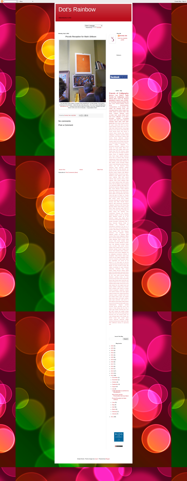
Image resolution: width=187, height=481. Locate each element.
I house (113, 164)
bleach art (122, 247)
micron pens (126, 283)
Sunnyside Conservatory (118, 221)
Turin (122, 231)
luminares (123, 281)
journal (110, 278)
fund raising (114, 272)
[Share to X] (84, 115)
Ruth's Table (124, 95)
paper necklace (125, 298)
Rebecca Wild (112, 203)
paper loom (118, 298)
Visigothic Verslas (113, 234)
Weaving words (124, 113)
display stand (123, 263)
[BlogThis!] (82, 115)
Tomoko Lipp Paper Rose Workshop (117, 227)
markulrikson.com (64, 106)
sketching (121, 309)
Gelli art (114, 157)
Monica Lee (113, 95)
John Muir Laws (115, 170)
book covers (112, 116)
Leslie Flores (125, 175)
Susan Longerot (113, 113)
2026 (112, 346)
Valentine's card (113, 232)
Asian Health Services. (117, 128)
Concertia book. (125, 139)
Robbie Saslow (117, 206)
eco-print (120, 265)
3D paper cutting (113, 124)
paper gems (112, 298)
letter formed (115, 280)
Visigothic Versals (124, 232)
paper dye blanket (124, 296)
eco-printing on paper (118, 267)
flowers (123, 270)
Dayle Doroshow (118, 142)
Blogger (108, 459)
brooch (110, 250)
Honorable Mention (113, 110)
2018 (112, 362)
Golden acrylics (119, 159)
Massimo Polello (120, 188)
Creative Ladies (112, 141)
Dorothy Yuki (123, 35)
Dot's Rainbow (77, 9)
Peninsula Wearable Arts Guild (116, 200)
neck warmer (112, 291)
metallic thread (119, 283)
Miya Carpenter (116, 192)
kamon (118, 278)
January (114, 414)
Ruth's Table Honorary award (116, 208)
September (115, 384)
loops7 (96, 459)
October (114, 382)
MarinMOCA (112, 100)
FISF (117, 151)
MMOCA (119, 185)
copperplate (114, 260)
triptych (118, 316)
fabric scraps (125, 268)
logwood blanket (113, 281)
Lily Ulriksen (117, 183)
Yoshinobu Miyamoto (117, 237)
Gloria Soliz (125, 108)
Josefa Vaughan (117, 172)
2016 (112, 366)
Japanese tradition (124, 167)
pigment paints (115, 301)
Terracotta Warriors (117, 223)
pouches (113, 303)
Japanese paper (113, 167)
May (113, 404)
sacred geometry (118, 306)
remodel (127, 304)
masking (111, 283)
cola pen (114, 257)
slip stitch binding (113, 311)
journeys (114, 278)
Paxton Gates (116, 198)
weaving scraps (116, 321)
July (113, 389)
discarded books (116, 263)
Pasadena (115, 196)
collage (118, 257)
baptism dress (112, 247)
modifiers (115, 286)
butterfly (118, 250)
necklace (117, 291)
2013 (112, 373)
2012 (112, 375)
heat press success (119, 275)
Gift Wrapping (117, 108)
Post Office (117, 201)
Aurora (124, 128)
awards (119, 115)
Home (81, 169)
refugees (121, 304)
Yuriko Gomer (117, 240)
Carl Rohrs (111, 136)
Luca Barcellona (113, 185)
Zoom (127, 240)
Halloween (125, 160)
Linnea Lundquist (125, 183)
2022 (112, 352)
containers (116, 258)
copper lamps (122, 258)
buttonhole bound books (115, 252)
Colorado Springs (117, 139)
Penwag (111, 201)
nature (116, 121)
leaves (110, 280)
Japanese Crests (124, 165)
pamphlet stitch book (123, 294)
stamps (127, 311)
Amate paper (120, 126)
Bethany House (112, 129)
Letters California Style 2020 (118, 182)
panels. (117, 296)
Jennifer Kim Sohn (113, 169)
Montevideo (126, 192)
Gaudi (110, 157)
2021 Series (117, 123)
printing (117, 303)
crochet (122, 260)
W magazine (122, 234)
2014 (112, 371)
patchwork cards (119, 299)
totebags (114, 316)
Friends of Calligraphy (119, 93)
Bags (127, 128)
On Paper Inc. (121, 195)
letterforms (126, 119)
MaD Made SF (125, 185)
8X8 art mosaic (125, 124)
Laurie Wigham (118, 175)
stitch (113, 312)
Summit (110, 221)
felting (114, 270)
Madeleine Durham (124, 187)
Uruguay (127, 231)
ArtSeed (118, 103)
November (115, 379)
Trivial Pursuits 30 (124, 229)
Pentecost (126, 200)
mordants (114, 288)
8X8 (119, 124)
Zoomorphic (111, 242)
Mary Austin (112, 188)
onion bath (122, 291)
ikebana (127, 275)
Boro (122, 131)
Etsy (114, 151)
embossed (126, 267)
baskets (118, 247)
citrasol (110, 257)
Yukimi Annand (121, 239)
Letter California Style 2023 (116, 177)
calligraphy (118, 116)
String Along (126, 219)
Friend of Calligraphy (118, 154)
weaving (111, 321)
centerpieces (119, 254)
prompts (121, 303)
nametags (111, 121)
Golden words (116, 160)
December (115, 377)
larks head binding (124, 278)
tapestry (127, 312)
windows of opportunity (123, 322)
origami (127, 291)
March (114, 409)
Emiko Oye (115, 149)
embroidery (117, 268)
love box (119, 281)
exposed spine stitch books (116, 119)
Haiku (121, 160)
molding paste (120, 286)
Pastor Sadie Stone (122, 196)
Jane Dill (116, 165)
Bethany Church (124, 103)
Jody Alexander (122, 169)
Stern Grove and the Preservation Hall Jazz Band (120, 395)
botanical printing (121, 102)
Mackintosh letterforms (114, 187)
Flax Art (114, 152)
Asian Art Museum (123, 98)
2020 (112, 357)
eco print (115, 265)
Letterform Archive (121, 178)
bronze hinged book (123, 249)
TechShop (113, 102)
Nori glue (114, 195)
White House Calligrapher (119, 236)
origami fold (122, 293)
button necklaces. (124, 250)
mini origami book (122, 285)
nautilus (127, 290)
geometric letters (125, 272)
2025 (112, 348)
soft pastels (121, 311)
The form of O (125, 226)
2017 (112, 364)
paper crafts (122, 121)
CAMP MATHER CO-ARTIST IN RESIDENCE (120, 391)
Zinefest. (123, 240)
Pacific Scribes (122, 110)
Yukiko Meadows (113, 239)
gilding (110, 273)
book (127, 115)
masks (114, 283)
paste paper (112, 299)
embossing (111, 268)
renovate (111, 306)
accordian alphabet (119, 242)
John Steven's (123, 170)
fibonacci (119, 270)
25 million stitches (125, 123)
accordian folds (116, 245)
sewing (118, 308)
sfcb (127, 102)
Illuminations (118, 164)
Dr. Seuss (115, 147)
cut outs (125, 262)
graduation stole (121, 273)
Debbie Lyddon (113, 144)
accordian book (113, 115)
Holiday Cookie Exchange (118, 162)
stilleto (110, 312)
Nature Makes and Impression (116, 193)
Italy (122, 164)
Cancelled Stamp (125, 134)
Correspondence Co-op (115, 106)
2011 (112, 416)
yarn (110, 324)
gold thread (114, 273)
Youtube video (125, 237)
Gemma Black (120, 157)
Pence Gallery (125, 198)
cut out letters (125, 116)
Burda (115, 133)
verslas (115, 317)
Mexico (110, 192)
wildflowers (114, 322)
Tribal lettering (116, 229)
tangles (123, 312)
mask (127, 281)
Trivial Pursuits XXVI (114, 231)
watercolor (116, 319)
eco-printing (126, 118)
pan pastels (112, 296)
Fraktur (110, 154)
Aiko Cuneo (112, 103)
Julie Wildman (125, 172)
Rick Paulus (123, 205)
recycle (127, 303)
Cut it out (118, 141)
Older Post (100, 169)
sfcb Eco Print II (125, 308)
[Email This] (80, 115)
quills (124, 303)
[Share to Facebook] (85, 115)
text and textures (118, 314)
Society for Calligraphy (116, 97)
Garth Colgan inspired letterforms (120, 156)
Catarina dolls (125, 136)
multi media (120, 288)
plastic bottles (122, 301)
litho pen (126, 280)
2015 (112, 368)
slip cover (126, 309)
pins (114, 123)
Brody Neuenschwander (119, 105)
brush (114, 250)
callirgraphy (113, 254)
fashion (110, 270)
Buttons (127, 133)
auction (122, 245)
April (113, 407)
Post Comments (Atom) (72, 172)
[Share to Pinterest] (87, 115)
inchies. (121, 276)
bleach (123, 115)
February (114, 411)
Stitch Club (126, 111)
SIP (118, 211)
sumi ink (119, 312)
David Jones (123, 141)
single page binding (114, 309)
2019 (112, 359)
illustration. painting (113, 276)
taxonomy (111, 314)
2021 (112, 355)
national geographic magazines (116, 290)
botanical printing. (113, 249)
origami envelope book (114, 293)
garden (119, 272)
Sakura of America (117, 111)
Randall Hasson (125, 201)
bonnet (127, 247)
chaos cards (126, 255)
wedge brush (123, 321)
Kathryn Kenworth (119, 174)
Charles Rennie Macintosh (116, 137)
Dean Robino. (125, 142)
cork (119, 260)
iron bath (126, 276)
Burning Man (121, 133)
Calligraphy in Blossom (114, 134)
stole (116, 312)
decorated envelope (115, 118)
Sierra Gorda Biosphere (117, 219)
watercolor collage (124, 319)
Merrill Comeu (125, 190)
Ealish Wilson (122, 147)
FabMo (110, 108)
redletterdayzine (112, 304)
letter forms (121, 280)
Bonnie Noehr (116, 131)
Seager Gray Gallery (120, 218)
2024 (112, 350)
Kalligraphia (111, 174)
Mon (122, 192)
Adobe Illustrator (113, 126)
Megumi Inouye (118, 190)
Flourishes (126, 152)
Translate (98, 27)
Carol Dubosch (118, 136)
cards (127, 97)
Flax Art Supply (119, 152)
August (114, 386)
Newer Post (62, 169)
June (113, 402)
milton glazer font (113, 285)
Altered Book (113, 98)
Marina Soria (119, 100)
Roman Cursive (125, 206)
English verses (122, 149)
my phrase (126, 288)
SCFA (125, 208)
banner (127, 245)
